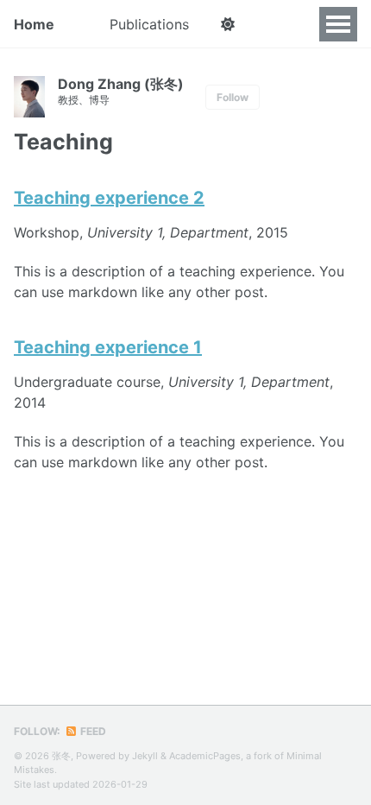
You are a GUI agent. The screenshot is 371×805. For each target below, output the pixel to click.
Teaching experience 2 (109, 197)
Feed (92, 731)
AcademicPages (205, 756)
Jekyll (145, 756)
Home (34, 24)
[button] (227, 24)
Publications (149, 24)
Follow (232, 97)
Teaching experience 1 (108, 347)
